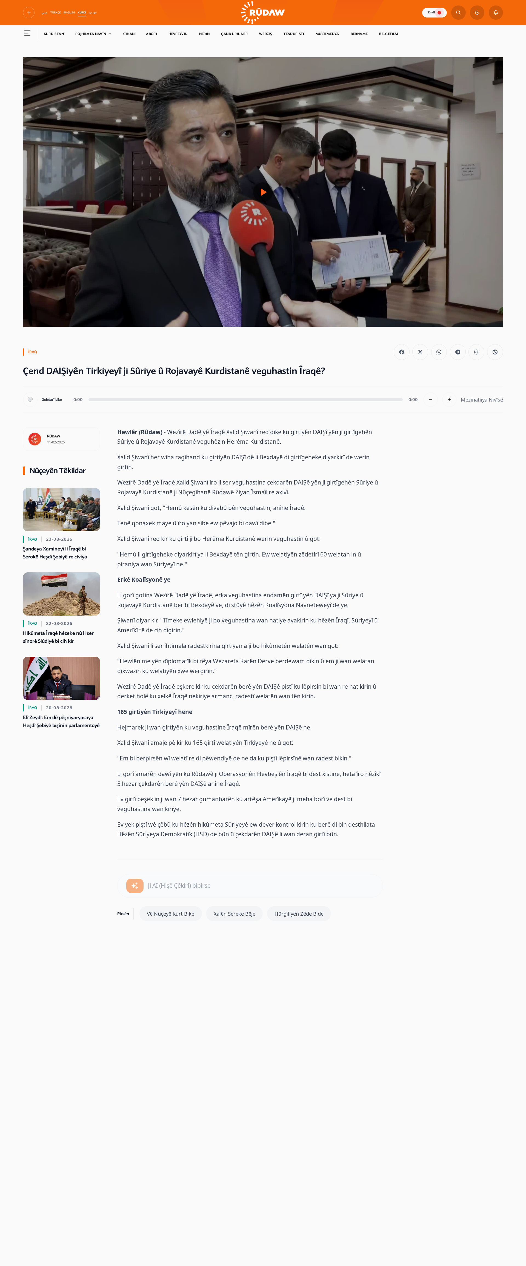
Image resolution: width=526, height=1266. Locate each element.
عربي (44, 12)
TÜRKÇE (55, 12)
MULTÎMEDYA (327, 34)
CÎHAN (129, 34)
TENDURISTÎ (294, 34)
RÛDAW (53, 436)
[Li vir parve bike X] (420, 352)
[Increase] (449, 400)
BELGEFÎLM (388, 34)
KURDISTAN (54, 34)
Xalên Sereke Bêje (234, 913)
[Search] (458, 12)
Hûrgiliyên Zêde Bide (299, 913)
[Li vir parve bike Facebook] (402, 352)
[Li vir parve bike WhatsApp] (439, 352)
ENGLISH (69, 12)
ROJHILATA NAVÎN (90, 34)
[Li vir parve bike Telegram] (458, 352)
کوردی (93, 12)
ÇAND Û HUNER (234, 34)
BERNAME (359, 34)
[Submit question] (135, 886)
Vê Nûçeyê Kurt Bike (170, 913)
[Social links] (29, 12)
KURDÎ (82, 12)
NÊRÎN (204, 34)
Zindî (431, 12)
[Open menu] (27, 34)
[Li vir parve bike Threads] (476, 352)
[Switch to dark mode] (477, 12)
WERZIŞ (265, 34)
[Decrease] (431, 400)
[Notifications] (496, 12)
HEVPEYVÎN (177, 34)
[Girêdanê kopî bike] (495, 352)
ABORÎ (151, 34)
